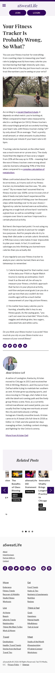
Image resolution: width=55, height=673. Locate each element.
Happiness (32, 616)
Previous (4, 490)
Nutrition (31, 598)
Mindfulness (32, 623)
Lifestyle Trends (9, 620)
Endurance (7, 587)
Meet (30, 636)
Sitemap (25, 664)
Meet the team (8, 555)
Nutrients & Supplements (38, 594)
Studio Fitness (8, 598)
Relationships (8, 623)
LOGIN (36, 12)
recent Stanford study (27, 112)
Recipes (31, 601)
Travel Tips (7, 652)
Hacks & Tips (33, 591)
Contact (6, 561)
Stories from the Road (12, 649)
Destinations (8, 641)
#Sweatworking (34, 645)
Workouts (7, 601)
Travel (6, 636)
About (5, 552)
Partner (42, 509)
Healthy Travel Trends (12, 645)
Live (40, 505)
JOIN (17, 12)
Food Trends (33, 587)
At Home (6, 612)
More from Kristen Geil (17, 435)
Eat (29, 582)
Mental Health (15, 495)
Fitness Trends (9, 591)
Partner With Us (9, 558)
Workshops (32, 652)
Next (50, 490)
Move (6, 582)
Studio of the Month (36, 641)
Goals (30, 612)
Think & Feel (17, 500)
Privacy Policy (13, 664)
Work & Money (9, 630)
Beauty (6, 616)
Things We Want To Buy (13, 627)
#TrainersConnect (35, 649)
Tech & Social (33, 627)
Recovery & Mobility (11, 594)
